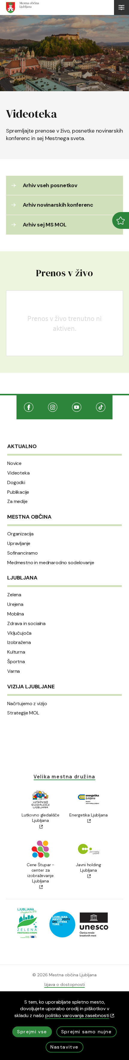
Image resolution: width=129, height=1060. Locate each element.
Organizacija (20, 534)
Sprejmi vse (32, 1032)
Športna (16, 662)
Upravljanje (18, 543)
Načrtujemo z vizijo (27, 704)
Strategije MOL (23, 713)
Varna (13, 671)
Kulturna (16, 652)
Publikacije (18, 492)
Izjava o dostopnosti (64, 984)
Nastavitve (64, 1047)
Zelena (14, 595)
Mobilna (15, 614)
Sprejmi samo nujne (86, 1032)
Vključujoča (19, 633)
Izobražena (19, 642)
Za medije (17, 502)
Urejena (15, 604)
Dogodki (16, 483)
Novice (14, 463)
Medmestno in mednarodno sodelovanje (50, 563)
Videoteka (18, 473)
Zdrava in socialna (26, 624)
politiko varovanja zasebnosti (77, 1015)
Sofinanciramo (22, 553)
